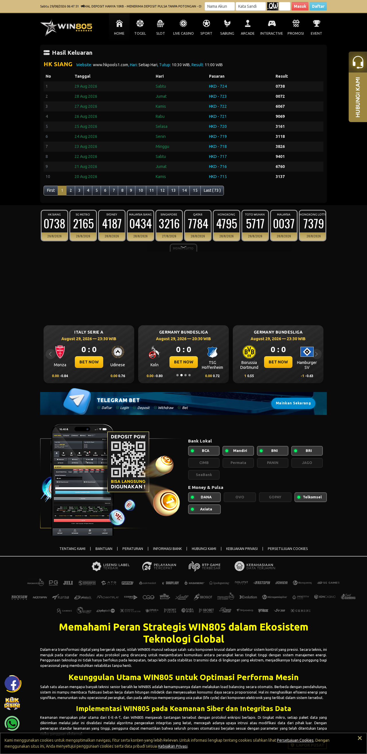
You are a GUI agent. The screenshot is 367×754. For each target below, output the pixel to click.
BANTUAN (103, 549)
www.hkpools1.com (110, 64)
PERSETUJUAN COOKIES (288, 549)
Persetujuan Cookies (295, 740)
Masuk (300, 6)
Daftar (318, 6)
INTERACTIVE (271, 33)
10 (140, 190)
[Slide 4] (189, 375)
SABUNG (227, 33)
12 (162, 190)
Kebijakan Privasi (173, 746)
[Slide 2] (181, 375)
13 (173, 190)
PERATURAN (132, 549)
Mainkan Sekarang (293, 403)
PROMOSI (296, 33)
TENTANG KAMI (72, 549)
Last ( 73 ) (212, 190)
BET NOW (85, 362)
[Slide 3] (185, 375)
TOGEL (140, 33)
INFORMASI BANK (167, 549)
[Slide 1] (177, 375)
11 (151, 190)
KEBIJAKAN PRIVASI (242, 549)
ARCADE (248, 33)
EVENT (316, 33)
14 (184, 190)
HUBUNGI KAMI (204, 549)
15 (195, 190)
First (51, 190)
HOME (119, 33)
